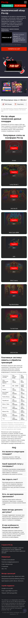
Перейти (14, 148)
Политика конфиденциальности (10, 562)
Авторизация (7, 5)
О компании (5, 566)
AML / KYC (4, 568)
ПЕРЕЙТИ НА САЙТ (14, 49)
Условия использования (8, 559)
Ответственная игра (7, 564)
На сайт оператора (20, 5)
